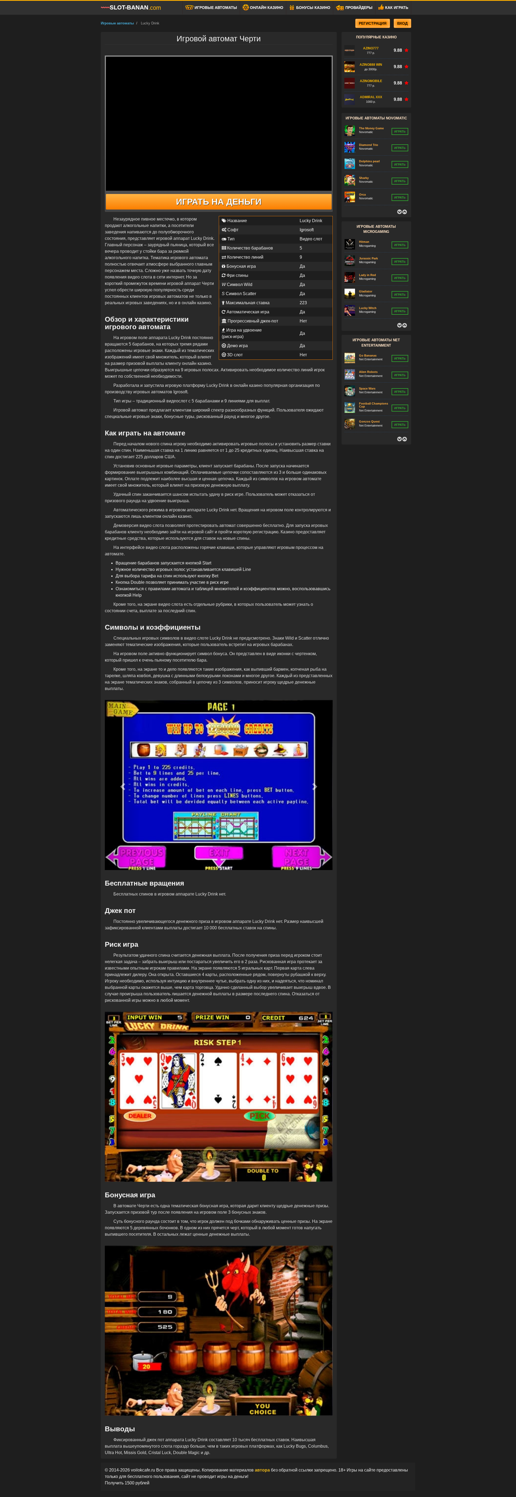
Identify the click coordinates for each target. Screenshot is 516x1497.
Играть (400, 131)
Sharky (364, 161)
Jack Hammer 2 (370, 421)
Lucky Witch (368, 291)
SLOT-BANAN (135, 7)
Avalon (364, 308)
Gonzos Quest (369, 404)
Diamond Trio (368, 128)
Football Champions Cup (373, 388)
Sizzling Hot (367, 194)
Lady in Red (367, 258)
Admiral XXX (371, 97)
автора (263, 1470)
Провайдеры (358, 7)
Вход (402, 23)
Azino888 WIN (371, 65)
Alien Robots (368, 355)
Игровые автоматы (215, 7)
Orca (362, 177)
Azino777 (371, 48)
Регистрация (372, 23)
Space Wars (367, 371)
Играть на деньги (218, 202)
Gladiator (365, 274)
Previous (399, 212)
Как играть (396, 7)
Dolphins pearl (369, 144)
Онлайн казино (266, 7)
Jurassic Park (368, 241)
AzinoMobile (371, 81)
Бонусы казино (312, 7)
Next (404, 212)
